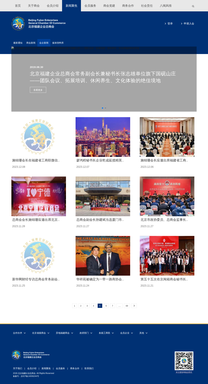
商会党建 (109, 5)
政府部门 (84, 333)
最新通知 (17, 42)
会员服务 (90, 5)
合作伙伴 (17, 333)
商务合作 (128, 5)
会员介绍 (52, 5)
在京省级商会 (39, 333)
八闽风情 (166, 5)
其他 (141, 333)
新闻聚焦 (71, 5)
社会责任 (147, 5)
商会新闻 (30, 42)
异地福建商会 (63, 333)
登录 (170, 23)
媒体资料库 (58, 42)
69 (127, 306)
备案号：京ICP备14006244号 (26, 376)
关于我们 (17, 368)
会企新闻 (43, 42)
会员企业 (124, 333)
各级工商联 (104, 333)
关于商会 (34, 5)
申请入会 (189, 23)
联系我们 (89, 368)
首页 (18, 5)
